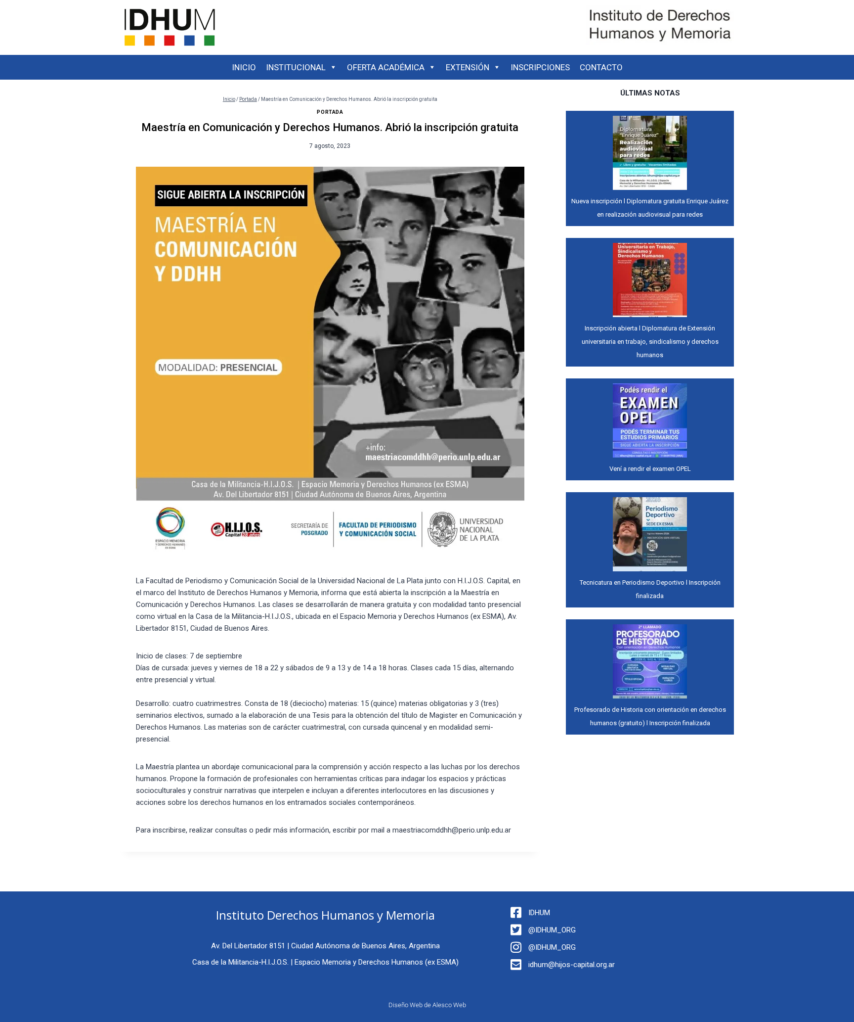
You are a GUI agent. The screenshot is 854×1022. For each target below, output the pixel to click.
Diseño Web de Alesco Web (427, 1005)
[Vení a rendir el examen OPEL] (650, 420)
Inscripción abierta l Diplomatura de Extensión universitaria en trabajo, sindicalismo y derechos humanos (650, 342)
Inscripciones (540, 67)
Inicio (244, 67)
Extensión (467, 67)
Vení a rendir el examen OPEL (650, 468)
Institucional (296, 67)
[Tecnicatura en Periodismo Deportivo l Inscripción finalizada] (650, 534)
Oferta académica (386, 67)
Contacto (601, 67)
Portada (330, 112)
